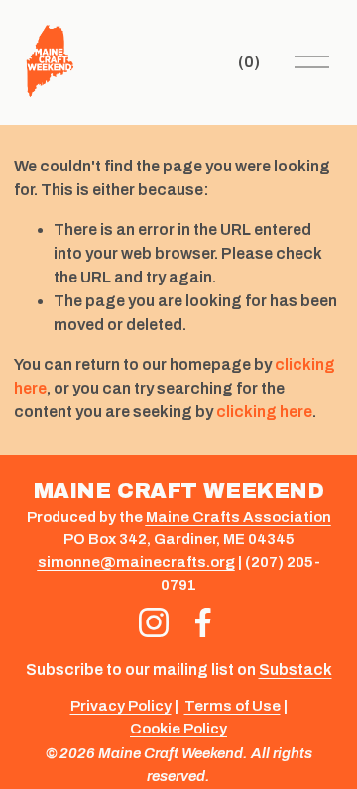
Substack (295, 669)
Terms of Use (232, 706)
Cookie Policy (178, 728)
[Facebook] (203, 622)
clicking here (264, 411)
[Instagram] (154, 622)
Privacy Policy (121, 706)
